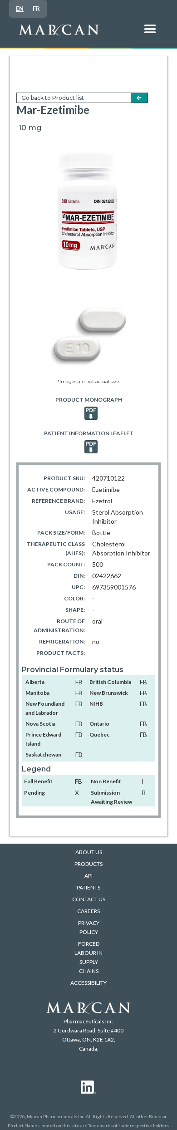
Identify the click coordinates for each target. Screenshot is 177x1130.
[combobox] (19, 9)
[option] (36, 9)
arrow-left (139, 98)
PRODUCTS (88, 863)
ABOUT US (88, 852)
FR (36, 8)
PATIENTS (88, 887)
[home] (75, 34)
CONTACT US (88, 899)
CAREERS (88, 911)
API (88, 875)
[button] (150, 34)
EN (20, 8)
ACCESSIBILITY (88, 982)
